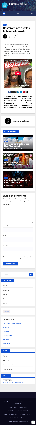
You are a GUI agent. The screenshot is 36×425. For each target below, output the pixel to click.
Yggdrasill (6, 339)
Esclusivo (6, 290)
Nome (5, 226)
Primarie (5, 294)
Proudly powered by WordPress (11, 401)
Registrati (6, 360)
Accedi (5, 356)
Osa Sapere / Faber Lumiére (12, 323)
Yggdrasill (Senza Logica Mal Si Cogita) (18, 421)
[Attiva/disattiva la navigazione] (18, 13)
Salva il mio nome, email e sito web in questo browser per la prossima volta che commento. (17, 258)
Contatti (16, 407)
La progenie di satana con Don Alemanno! (17, 145)
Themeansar (18, 403)
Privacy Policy (8, 380)
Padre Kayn (6, 331)
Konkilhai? (6, 327)
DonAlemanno (19, 167)
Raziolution (6, 343)
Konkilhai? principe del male (15, 410)
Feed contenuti (8, 365)
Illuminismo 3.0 (18, 4)
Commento (7, 204)
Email (5, 235)
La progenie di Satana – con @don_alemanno (17, 181)
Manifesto (25, 410)
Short (5, 299)
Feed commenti (8, 369)
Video (4, 24)
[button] (32, 13)
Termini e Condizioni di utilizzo (13, 382)
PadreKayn (18, 148)
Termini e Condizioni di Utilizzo (18, 417)
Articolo (5, 286)
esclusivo (6, 311)
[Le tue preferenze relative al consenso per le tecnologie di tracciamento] (33, 422)
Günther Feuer (7, 335)
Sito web (6, 245)
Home (10, 407)
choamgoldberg (15, 35)
